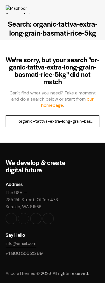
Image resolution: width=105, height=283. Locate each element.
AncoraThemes (20, 273)
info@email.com (21, 243)
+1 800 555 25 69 (24, 253)
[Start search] (12, 121)
